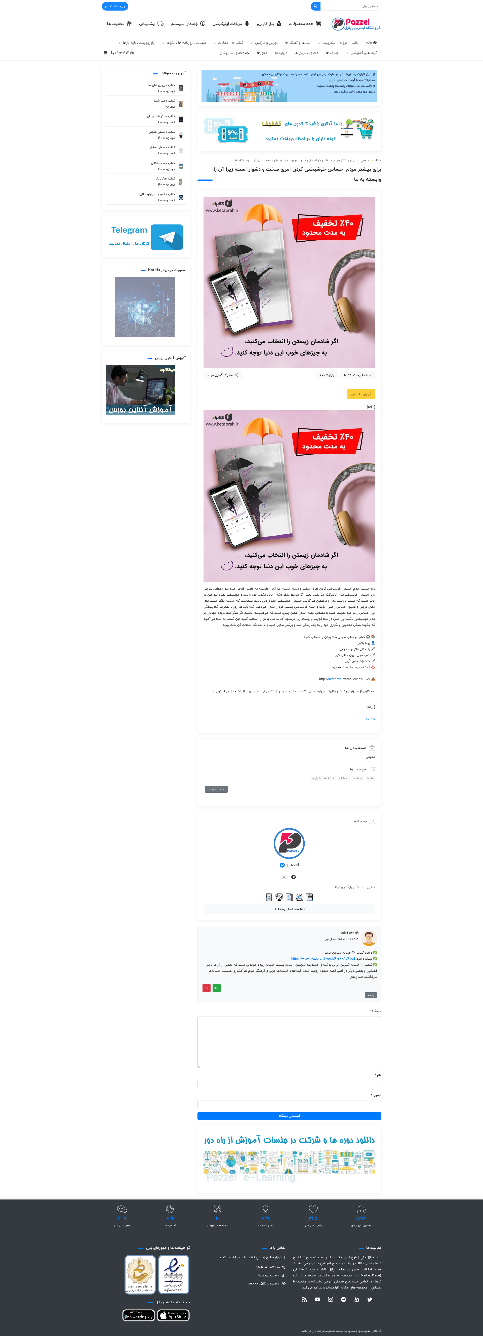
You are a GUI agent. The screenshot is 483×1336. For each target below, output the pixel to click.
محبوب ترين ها (306, 53)
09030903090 (125, 53)
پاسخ (371, 995)
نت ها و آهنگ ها (297, 42)
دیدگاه (375, 1011)
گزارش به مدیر (361, 394)
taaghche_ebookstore (323, 778)
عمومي (365, 160)
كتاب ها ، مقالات (230, 42)
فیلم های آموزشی (364, 53)
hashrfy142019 (348, 933)
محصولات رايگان (232, 53)
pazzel (293, 865)
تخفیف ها (115, 24)
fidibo (370, 778)
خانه (369, 42)
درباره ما (281, 53)
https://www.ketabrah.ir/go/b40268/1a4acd (323, 959)
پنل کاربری (265, 24)
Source (370, 719)
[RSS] (304, 1300)
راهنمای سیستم (184, 24)
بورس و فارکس (266, 42)
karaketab (357, 778)
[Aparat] (356, 1300)
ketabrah (334, 679)
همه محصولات (301, 24)
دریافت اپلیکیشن (227, 24)
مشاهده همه (216, 789)
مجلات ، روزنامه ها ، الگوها (186, 42)
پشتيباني (147, 24)
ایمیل (376, 1095)
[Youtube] (317, 1300)
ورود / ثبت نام (115, 6)
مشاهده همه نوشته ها (289, 909)
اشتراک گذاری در (221, 375)
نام (378, 1075)
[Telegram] (294, 877)
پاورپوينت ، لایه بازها (138, 42)
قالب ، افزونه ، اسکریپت (340, 42)
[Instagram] (284, 877)
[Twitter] (369, 1300)
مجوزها (262, 53)
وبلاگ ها (332, 53)
